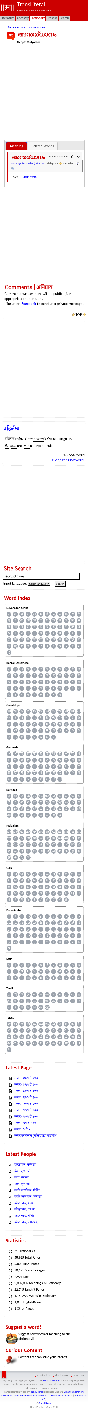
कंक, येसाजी (21, 1177)
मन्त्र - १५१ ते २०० (26, 1110)
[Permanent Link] (77, 163)
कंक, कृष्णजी (22, 1184)
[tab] (16, 146)
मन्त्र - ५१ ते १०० (25, 1123)
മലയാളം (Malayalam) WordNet (28, 163)
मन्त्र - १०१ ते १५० (26, 1116)
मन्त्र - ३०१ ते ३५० (26, 1091)
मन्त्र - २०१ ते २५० (26, 1104)
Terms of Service (50, 1380)
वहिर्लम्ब (11, 428)
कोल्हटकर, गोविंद (24, 1216)
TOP (79, 314)
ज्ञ (15, 627)
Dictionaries (15, 27)
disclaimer (61, 1375)
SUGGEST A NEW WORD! (68, 460)
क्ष (47, 620)
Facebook (28, 303)
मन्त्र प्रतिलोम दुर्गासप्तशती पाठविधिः (35, 1136)
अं (22, 614)
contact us (44, 1375)
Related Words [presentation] (42, 146)
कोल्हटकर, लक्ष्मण (24, 1209)
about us (78, 1375)
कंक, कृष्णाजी (22, 1171)
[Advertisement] (44, 91)
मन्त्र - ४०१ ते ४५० (26, 1078)
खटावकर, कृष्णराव (25, 1165)
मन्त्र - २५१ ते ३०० (26, 1097)
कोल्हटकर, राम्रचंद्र (26, 1222)
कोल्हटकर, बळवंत (24, 1203)
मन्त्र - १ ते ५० (23, 1129)
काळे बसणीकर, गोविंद (27, 1190)
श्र (41, 639)
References (36, 27)
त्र (72, 627)
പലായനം (29, 177)
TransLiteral (36, 1392)
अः (15, 614)
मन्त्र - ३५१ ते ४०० (26, 1085)
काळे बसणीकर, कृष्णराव (28, 1197)
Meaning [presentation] (16, 146)
